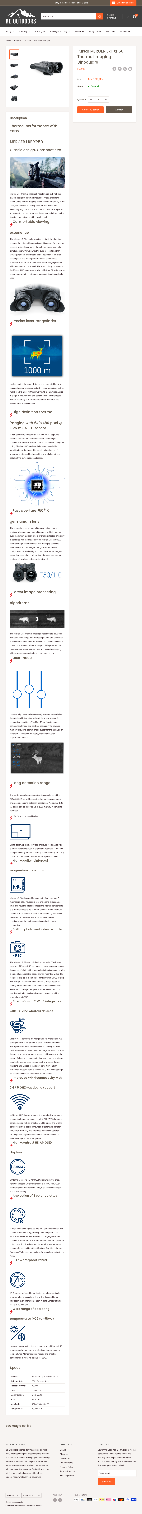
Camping (23, 31)
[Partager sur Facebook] (114, 69)
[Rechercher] (99, 16)
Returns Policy (66, 1467)
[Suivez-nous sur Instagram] (60, 1500)
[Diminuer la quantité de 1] (91, 99)
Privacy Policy (66, 1462)
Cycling (38, 31)
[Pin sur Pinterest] (120, 69)
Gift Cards (111, 31)
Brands (123, 31)
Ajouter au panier (90, 110)
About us (64, 1454)
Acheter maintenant (119, 111)
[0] (134, 16)
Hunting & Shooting (58, 31)
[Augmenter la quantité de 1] (106, 99)
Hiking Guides (95, 31)
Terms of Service (67, 1471)
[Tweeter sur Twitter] (125, 69)
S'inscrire (106, 1481)
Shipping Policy (67, 1475)
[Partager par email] (130, 69)
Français (10, 1495)
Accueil (9, 41)
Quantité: (81, 99)
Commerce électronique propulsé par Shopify (24, 1505)
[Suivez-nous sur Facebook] (55, 1500)
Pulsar (81, 69)
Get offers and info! (125, 3)
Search (63, 1450)
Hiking (8, 31)
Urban (78, 31)
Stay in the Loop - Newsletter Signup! (71, 3)
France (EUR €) (29, 1495)
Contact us (65, 1458)
